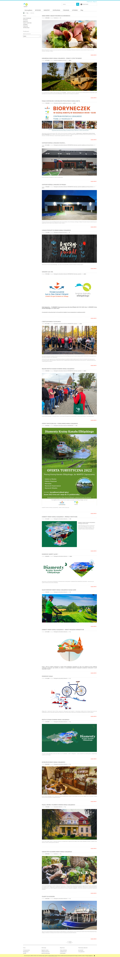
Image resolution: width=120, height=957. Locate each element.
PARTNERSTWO (70, 145)
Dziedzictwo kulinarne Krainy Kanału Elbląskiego (57, 851)
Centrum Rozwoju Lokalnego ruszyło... (54, 142)
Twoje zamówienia (63, 950)
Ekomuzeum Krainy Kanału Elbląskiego (53, 762)
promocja (64, 60)
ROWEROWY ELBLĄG (47, 676)
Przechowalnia (62, 953)
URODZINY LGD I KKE (47, 271)
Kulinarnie (56, 17)
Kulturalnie (56, 103)
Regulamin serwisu (45, 950)
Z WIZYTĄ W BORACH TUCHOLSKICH (51, 321)
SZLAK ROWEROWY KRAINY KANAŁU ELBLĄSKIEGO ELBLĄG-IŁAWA (59, 589)
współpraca (60, 60)
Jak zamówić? (80, 950)
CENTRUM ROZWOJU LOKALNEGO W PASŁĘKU (54, 184)
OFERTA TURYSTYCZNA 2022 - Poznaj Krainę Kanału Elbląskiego (60, 423)
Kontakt (24, 953)
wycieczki (79, 145)
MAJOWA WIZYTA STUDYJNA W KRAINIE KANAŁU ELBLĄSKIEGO (58, 368)
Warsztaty (75, 145)
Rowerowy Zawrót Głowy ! (50, 554)
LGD (78, 307)
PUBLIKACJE (25, 26)
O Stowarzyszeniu (26, 950)
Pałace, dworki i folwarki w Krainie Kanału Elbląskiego (58, 804)
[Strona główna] (25, 5)
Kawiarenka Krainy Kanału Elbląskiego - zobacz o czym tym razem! (62, 58)
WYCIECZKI (25, 19)
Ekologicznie (56, 145)
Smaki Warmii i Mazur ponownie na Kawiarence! (56, 15)
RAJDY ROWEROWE (27, 18)
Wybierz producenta (27, 33)
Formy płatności (81, 951)
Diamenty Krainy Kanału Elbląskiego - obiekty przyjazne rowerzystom (63, 629)
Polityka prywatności (45, 951)
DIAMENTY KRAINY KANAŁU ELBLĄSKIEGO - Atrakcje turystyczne (59, 516)
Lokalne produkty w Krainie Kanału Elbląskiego (56, 230)
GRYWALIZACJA (26, 27)
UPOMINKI (25, 24)
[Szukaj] (77, 4)
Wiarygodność (25, 951)
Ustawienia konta (63, 951)
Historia (91, 145)
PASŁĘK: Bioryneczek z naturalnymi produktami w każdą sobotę (61, 101)
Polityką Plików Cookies (52, 955)
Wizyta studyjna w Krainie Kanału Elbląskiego (55, 719)
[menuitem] (28, 10)
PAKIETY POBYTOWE (27, 22)
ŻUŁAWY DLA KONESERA (48, 896)
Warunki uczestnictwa (46, 953)
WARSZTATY (25, 21)
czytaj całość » (94, 55)
